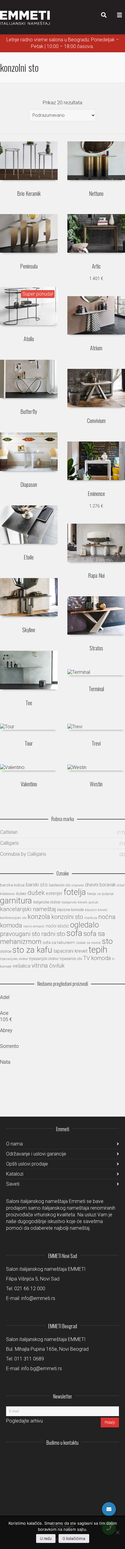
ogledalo (84, 924)
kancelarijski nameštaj (28, 909)
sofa (74, 933)
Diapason (28, 484)
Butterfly (28, 411)
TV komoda (97, 958)
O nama (14, 1144)
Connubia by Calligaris (23, 854)
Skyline (28, 630)
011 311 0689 (29, 1359)
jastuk (93, 902)
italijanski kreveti (74, 902)
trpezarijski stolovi (44, 959)
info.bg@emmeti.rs (41, 1368)
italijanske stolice (46, 902)
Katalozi (14, 1174)
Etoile (29, 557)
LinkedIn (87, 1457)
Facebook (101, 1457)
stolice (5, 951)
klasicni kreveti (96, 910)
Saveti (12, 1184)
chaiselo (78, 885)
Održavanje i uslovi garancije (36, 1154)
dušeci (21, 894)
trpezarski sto (71, 959)
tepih (98, 949)
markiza (90, 918)
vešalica (21, 966)
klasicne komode (70, 910)
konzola (39, 916)
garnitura (16, 901)
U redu (46, 1538)
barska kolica (12, 885)
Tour (29, 743)
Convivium (96, 421)
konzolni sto (67, 916)
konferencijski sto (13, 918)
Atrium (96, 348)
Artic (96, 266)
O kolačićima (73, 1538)
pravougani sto (20, 933)
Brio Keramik (29, 193)
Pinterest (114, 1457)
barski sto (37, 885)
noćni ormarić (34, 926)
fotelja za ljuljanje (100, 894)
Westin (96, 784)
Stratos (96, 648)
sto (107, 941)
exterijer (54, 893)
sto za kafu (32, 950)
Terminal (96, 689)
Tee (28, 703)
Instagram (74, 1457)
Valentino (29, 784)
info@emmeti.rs (38, 1298)
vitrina (40, 965)
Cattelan (9, 832)
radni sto (53, 933)
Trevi (96, 743)
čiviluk (57, 965)
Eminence (96, 493)
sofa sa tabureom (59, 942)
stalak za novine (88, 943)
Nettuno (96, 193)
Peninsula (29, 266)
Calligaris (9, 843)
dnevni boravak (100, 885)
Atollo (29, 339)
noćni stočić (57, 926)
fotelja (75, 892)
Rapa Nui (96, 575)
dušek (36, 892)
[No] (117, 1532)
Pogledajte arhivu (24, 1421)
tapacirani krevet (70, 951)
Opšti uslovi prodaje (27, 1164)
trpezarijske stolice (14, 959)
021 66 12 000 (29, 1288)
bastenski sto (59, 885)
